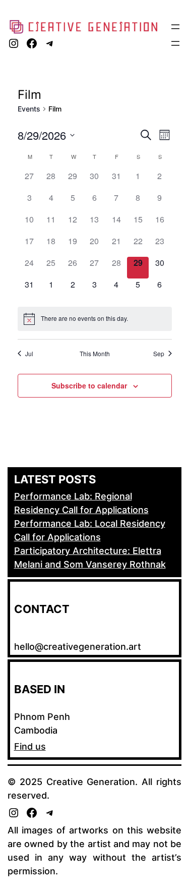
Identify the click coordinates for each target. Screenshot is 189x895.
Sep (158, 354)
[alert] (95, 319)
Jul (29, 354)
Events (29, 108)
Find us (30, 746)
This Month (95, 354)
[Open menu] (175, 27)
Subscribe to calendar (89, 385)
